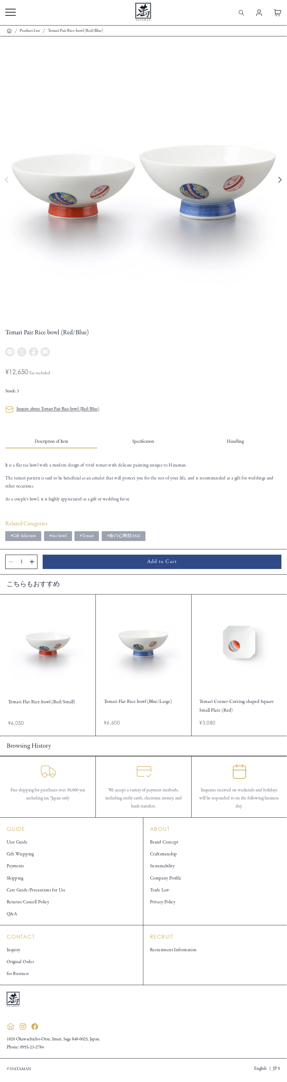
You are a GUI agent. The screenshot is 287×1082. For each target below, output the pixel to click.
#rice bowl (58, 536)
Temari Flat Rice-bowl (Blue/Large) (138, 701)
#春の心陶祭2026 (123, 536)
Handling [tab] (235, 442)
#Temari (87, 536)
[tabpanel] (143, 483)
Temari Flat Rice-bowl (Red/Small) (41, 702)
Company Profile (165, 878)
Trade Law (159, 890)
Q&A (12, 914)
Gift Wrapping (20, 854)
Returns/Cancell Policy (28, 902)
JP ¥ (276, 1069)
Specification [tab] (143, 442)
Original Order (20, 962)
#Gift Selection (23, 536)
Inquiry (13, 950)
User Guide (17, 842)
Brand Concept (164, 842)
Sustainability (162, 866)
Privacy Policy (162, 902)
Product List (30, 31)
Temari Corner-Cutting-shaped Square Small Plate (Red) (236, 705)
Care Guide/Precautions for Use (36, 890)
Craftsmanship (163, 854)
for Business (18, 974)
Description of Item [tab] (51, 442)
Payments (15, 866)
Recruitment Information (173, 950)
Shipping (15, 878)
